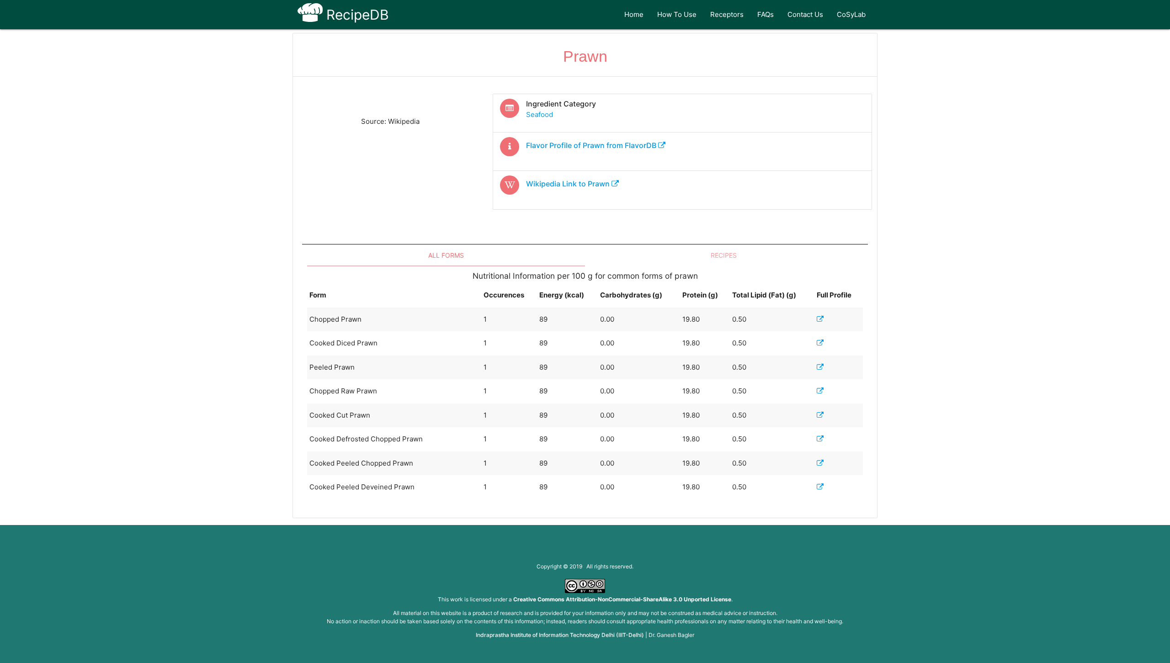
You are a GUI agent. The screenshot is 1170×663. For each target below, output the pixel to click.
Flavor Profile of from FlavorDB (592, 145)
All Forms (446, 255)
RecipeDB (356, 14)
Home (634, 14)
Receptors (727, 14)
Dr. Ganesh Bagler (671, 634)
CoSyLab (851, 14)
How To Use (677, 14)
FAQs (765, 14)
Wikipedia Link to (568, 183)
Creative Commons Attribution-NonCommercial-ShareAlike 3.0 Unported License (622, 599)
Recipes (724, 255)
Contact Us (805, 14)
